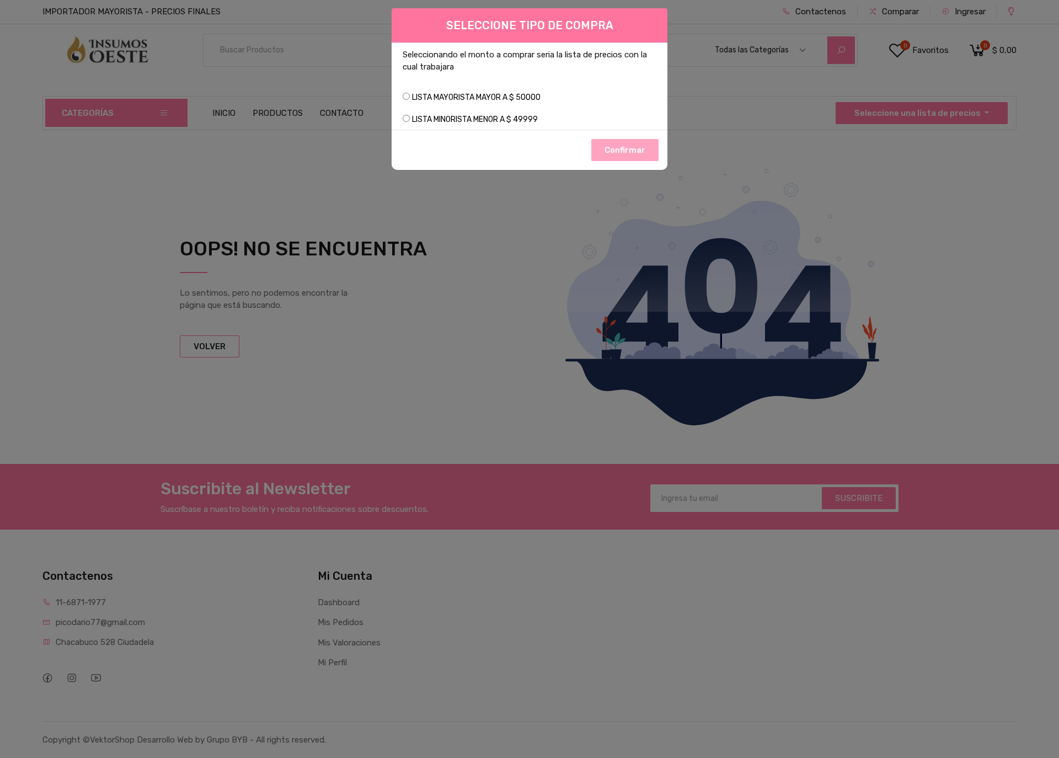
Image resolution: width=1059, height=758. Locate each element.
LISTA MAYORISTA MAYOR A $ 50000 (476, 97)
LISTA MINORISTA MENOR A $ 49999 (475, 119)
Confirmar (625, 150)
